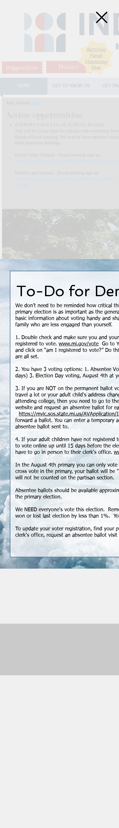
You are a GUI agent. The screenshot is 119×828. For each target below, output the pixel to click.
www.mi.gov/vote (78, 344)
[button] (101, 17)
